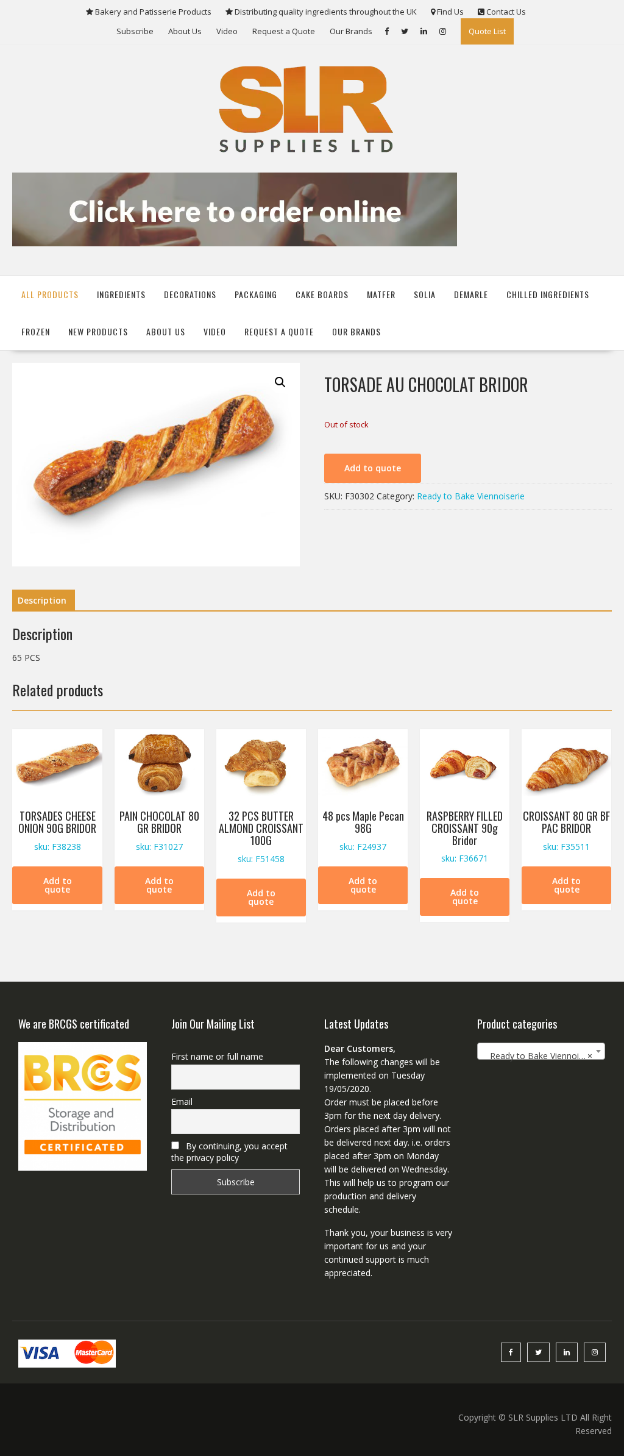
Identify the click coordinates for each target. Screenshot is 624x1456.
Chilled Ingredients (547, 294)
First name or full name (217, 1056)
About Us (185, 31)
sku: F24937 (363, 830)
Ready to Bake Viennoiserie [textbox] (540, 1056)
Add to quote (372, 468)
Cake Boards (322, 294)
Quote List (487, 31)
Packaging (256, 294)
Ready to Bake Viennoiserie (471, 496)
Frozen (35, 331)
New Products (98, 331)
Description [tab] (42, 600)
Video (227, 31)
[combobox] (541, 1051)
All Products (50, 294)
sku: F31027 (159, 830)
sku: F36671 (465, 836)
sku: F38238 (57, 830)
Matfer (381, 294)
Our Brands (351, 31)
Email (182, 1101)
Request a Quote (283, 31)
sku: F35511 (566, 830)
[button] (280, 382)
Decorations (190, 294)
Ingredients (121, 294)
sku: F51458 (261, 836)
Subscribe (135, 31)
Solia (425, 294)
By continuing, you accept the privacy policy (229, 1151)
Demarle (471, 294)
